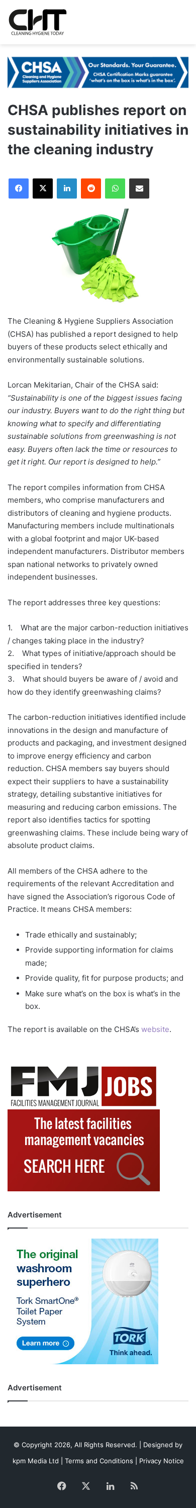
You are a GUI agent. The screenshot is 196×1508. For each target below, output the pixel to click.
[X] (43, 188)
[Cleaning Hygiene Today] (37, 22)
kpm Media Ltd (36, 1461)
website (155, 1029)
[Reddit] (91, 188)
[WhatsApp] (115, 188)
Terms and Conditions (99, 1461)
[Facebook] (19, 188)
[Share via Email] (139, 188)
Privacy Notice (161, 1461)
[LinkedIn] (67, 188)
